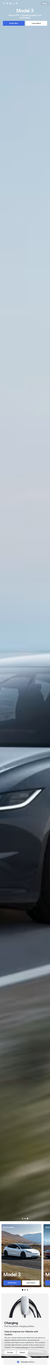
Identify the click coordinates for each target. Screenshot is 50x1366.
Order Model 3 (14, 26)
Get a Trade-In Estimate (25, 21)
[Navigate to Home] (10, 3)
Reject (22, 1352)
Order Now (12, 1283)
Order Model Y (36, 26)
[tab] (22, 1218)
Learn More (30, 1283)
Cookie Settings (21, 1347)
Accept (10, 1352)
